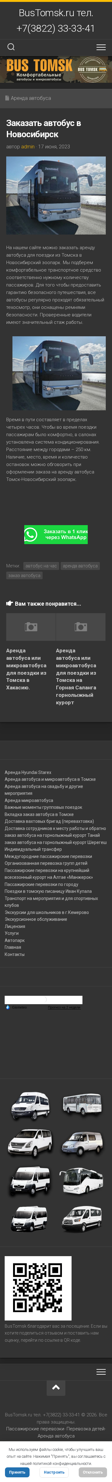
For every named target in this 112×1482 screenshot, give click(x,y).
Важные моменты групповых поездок (43, 807)
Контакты (15, 954)
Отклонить (93, 1472)
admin (28, 147)
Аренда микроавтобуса (29, 800)
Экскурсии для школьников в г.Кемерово (47, 912)
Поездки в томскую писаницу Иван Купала (48, 891)
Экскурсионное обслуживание (36, 919)
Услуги (12, 933)
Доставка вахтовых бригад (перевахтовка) (49, 821)
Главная (13, 947)
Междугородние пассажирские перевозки (48, 856)
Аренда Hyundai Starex (28, 772)
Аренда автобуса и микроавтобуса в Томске (50, 779)
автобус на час (41, 565)
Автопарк (15, 940)
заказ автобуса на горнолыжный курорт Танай (52, 835)
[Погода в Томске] (43, 1002)
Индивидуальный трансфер (33, 849)
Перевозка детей (86, 1429)
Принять (17, 1472)
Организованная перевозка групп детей (46, 863)
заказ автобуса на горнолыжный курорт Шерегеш (56, 842)
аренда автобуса (80, 565)
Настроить (54, 1472)
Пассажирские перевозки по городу (41, 884)
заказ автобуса (24, 575)
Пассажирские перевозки (35, 1429)
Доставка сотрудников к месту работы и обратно (55, 828)
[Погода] (16, 1007)
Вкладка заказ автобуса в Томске (39, 814)
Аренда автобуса (31, 98)
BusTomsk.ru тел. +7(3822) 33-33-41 (56, 20)
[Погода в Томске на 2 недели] (64, 1007)
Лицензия (15, 926)
